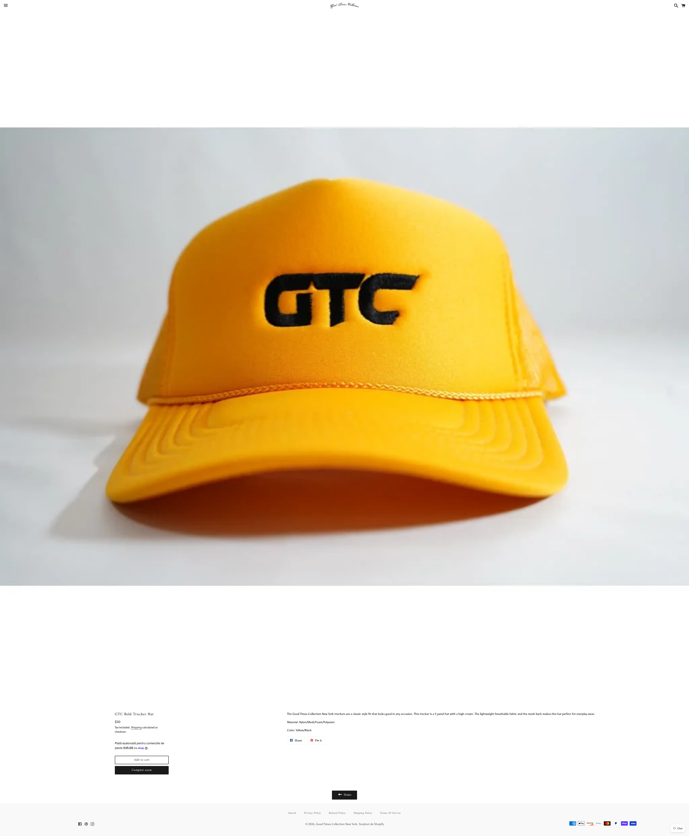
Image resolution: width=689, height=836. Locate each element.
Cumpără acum (142, 770)
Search (292, 813)
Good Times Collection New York (336, 824)
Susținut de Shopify (371, 824)
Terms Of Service (390, 813)
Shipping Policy (363, 813)
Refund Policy (337, 813)
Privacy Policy (312, 813)
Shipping (136, 727)
